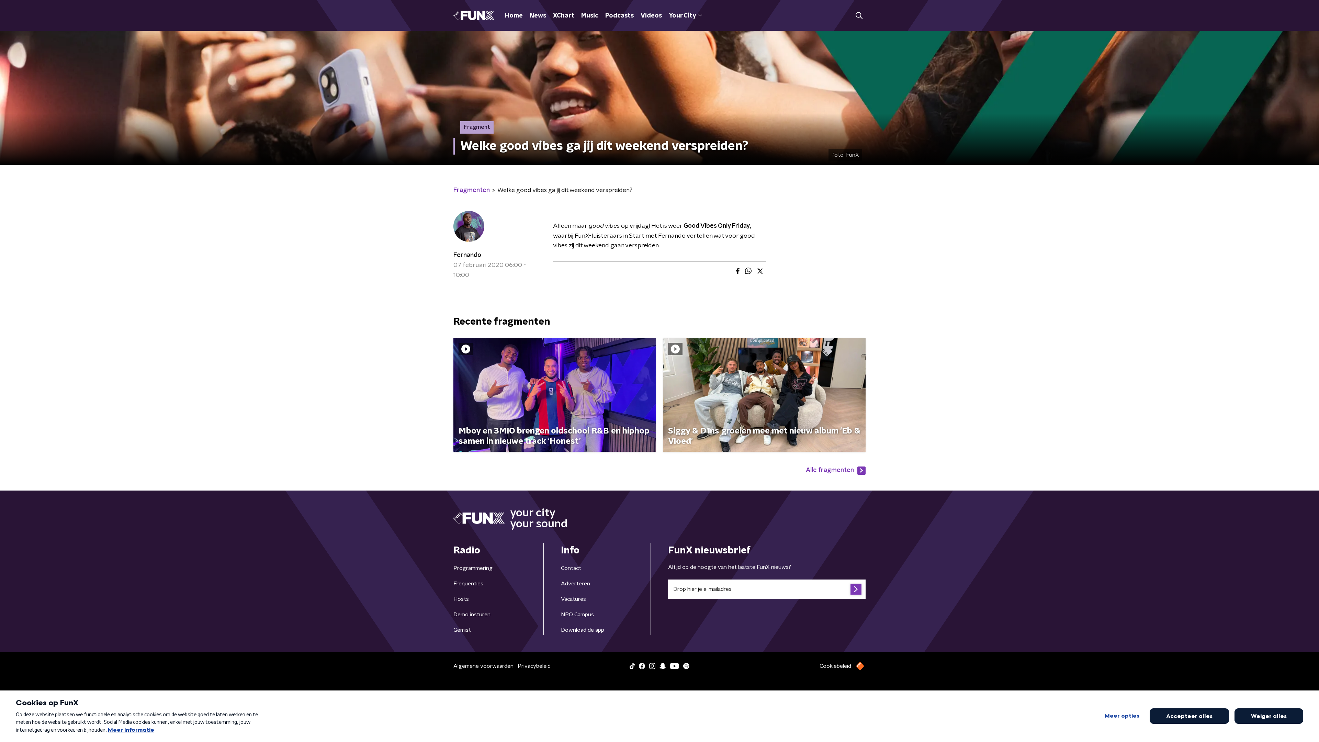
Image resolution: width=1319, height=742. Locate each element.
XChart (563, 16)
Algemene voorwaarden (483, 666)
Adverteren (575, 583)
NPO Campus (577, 614)
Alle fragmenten (830, 470)
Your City (682, 16)
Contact (571, 568)
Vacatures (573, 599)
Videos (651, 16)
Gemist (462, 630)
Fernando (467, 255)
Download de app (582, 630)
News (538, 16)
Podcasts (619, 16)
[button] (859, 15)
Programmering (473, 568)
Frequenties (468, 583)
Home (514, 16)
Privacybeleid (534, 666)
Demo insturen (472, 614)
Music (589, 16)
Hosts (461, 599)
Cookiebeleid (835, 666)
